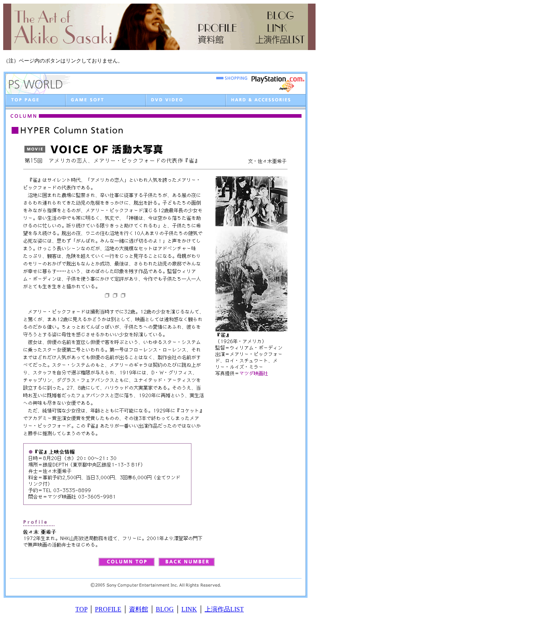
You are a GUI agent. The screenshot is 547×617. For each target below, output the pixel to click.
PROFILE (108, 609)
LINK (189, 609)
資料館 (138, 609)
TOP (81, 609)
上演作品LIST (224, 609)
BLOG (165, 609)
